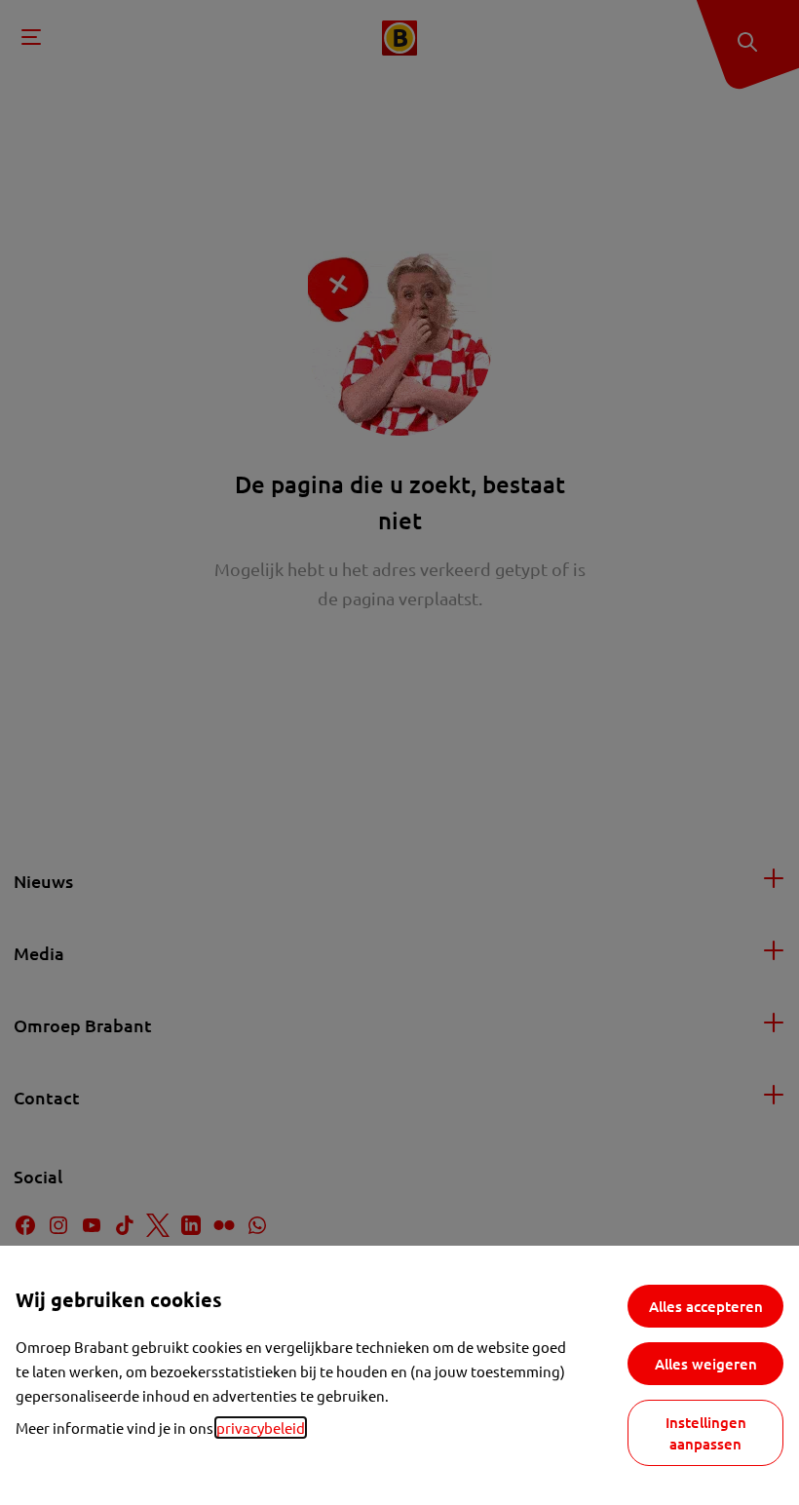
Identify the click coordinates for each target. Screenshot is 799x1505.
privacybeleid (260, 1427)
